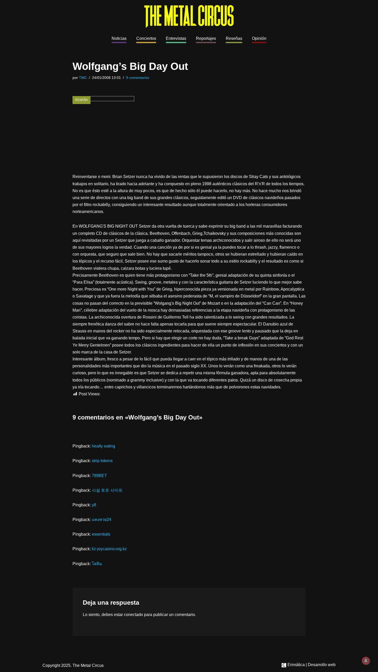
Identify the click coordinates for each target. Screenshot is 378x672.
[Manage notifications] (366, 661)
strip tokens (102, 461)
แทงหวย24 (101, 519)
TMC (83, 78)
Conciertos (146, 38)
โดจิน (97, 564)
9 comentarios (137, 78)
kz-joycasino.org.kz (109, 549)
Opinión (259, 38)
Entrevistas (176, 38)
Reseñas (234, 38)
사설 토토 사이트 (107, 490)
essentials (101, 534)
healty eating (103, 446)
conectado (133, 614)
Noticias (119, 38)
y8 (94, 505)
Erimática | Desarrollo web (311, 664)
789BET (99, 475)
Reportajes (206, 38)
